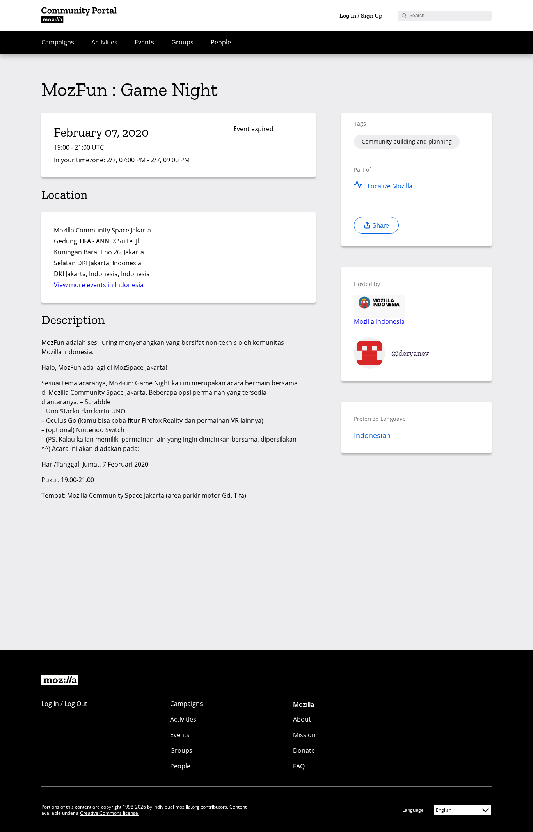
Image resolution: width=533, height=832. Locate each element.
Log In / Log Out (64, 703)
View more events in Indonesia (99, 284)
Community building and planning (407, 141)
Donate (304, 750)
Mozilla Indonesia (379, 321)
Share (380, 225)
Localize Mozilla (390, 186)
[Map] (230, 246)
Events (144, 42)
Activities (104, 42)
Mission (304, 735)
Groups (182, 42)
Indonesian (372, 435)
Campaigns (57, 42)
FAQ (299, 766)
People (221, 42)
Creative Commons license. (109, 813)
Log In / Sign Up (360, 15)
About (302, 719)
